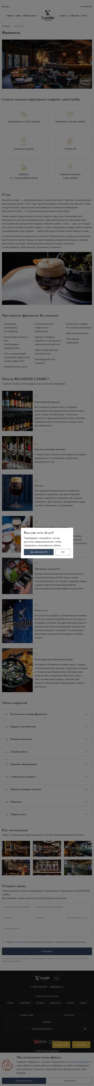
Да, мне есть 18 (38, 551)
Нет (63, 551)
